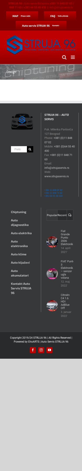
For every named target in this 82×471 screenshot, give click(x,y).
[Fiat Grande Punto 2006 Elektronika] (52, 241)
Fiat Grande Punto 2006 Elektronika (68, 237)
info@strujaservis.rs (61, 7)
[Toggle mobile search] (64, 57)
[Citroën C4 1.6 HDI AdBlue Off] (52, 305)
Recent (62, 215)
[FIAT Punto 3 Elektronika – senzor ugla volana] (52, 273)
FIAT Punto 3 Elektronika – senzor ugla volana (68, 269)
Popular (52, 215)
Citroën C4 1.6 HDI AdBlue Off (65, 301)
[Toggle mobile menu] (73, 57)
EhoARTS (33, 341)
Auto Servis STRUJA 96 (54, 341)
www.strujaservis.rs (56, 176)
